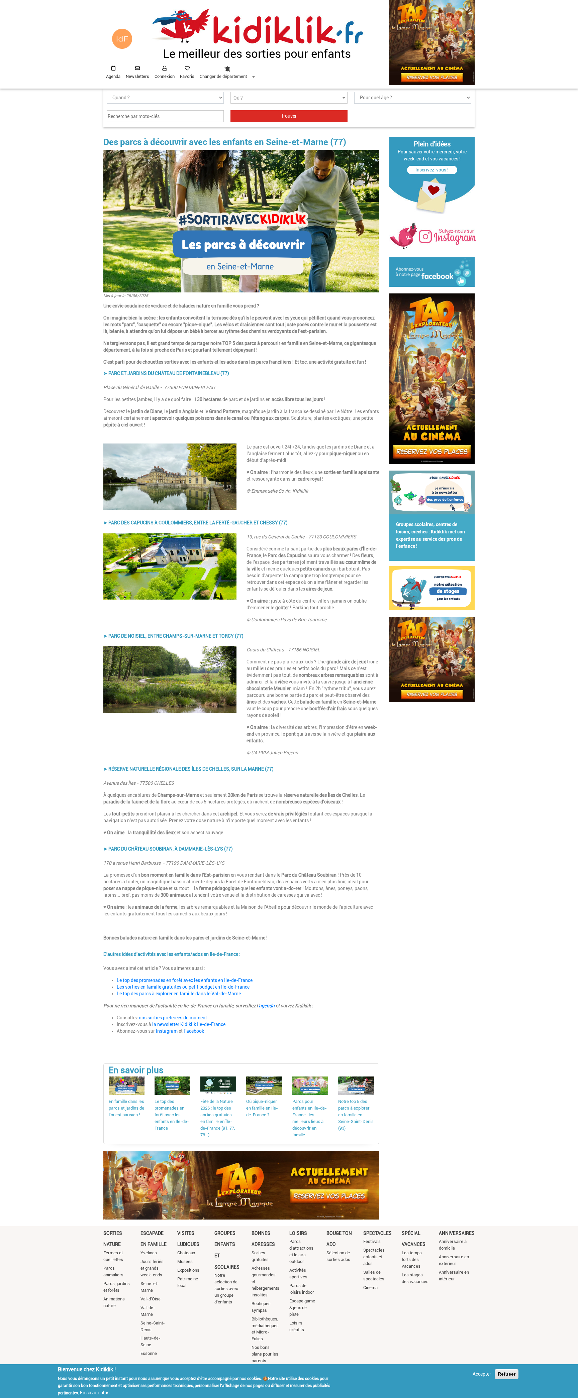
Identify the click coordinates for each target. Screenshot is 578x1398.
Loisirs (298, 1233)
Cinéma (370, 1287)
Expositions (188, 1270)
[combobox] (227, 70)
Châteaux (186, 1252)
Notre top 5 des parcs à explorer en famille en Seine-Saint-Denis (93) (356, 1115)
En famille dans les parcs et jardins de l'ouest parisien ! (126, 1108)
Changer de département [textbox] (223, 76)
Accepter (482, 1374)
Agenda (113, 76)
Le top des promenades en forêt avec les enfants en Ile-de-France (185, 980)
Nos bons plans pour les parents (265, 1354)
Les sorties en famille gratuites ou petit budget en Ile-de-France (183, 987)
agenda (267, 1005)
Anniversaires (457, 1233)
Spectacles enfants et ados (374, 1257)
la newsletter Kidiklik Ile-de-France (188, 1024)
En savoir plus (94, 1392)
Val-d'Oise (150, 1298)
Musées (185, 1261)
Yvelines (148, 1252)
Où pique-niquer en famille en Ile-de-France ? (262, 1108)
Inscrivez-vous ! (432, 169)
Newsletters (137, 76)
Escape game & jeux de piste (302, 1307)
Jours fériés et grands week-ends (152, 1268)
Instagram (167, 1031)
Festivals (372, 1241)
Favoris (187, 76)
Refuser (506, 1374)
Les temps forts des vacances (412, 1259)
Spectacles (377, 1233)
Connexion (165, 76)
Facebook (194, 1031)
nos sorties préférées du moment (173, 1017)
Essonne (148, 1353)
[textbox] (289, 98)
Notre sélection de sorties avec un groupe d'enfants (226, 1288)
